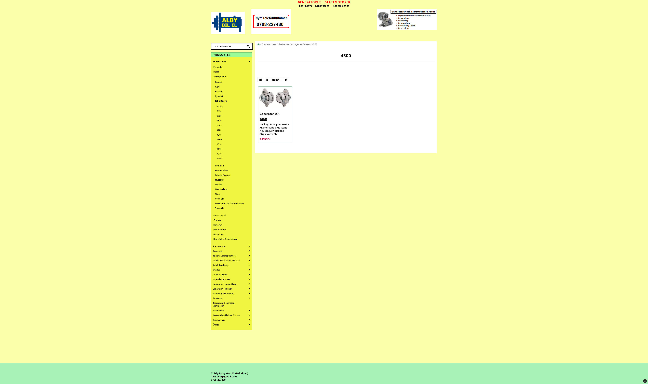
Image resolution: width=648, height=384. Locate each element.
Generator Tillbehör (222, 288)
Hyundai (219, 96)
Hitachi (218, 91)
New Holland (221, 189)
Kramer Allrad (221, 170)
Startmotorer (219, 246)
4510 (219, 144)
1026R (220, 106)
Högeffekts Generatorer (225, 239)
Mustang (219, 179)
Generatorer (219, 61)
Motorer (217, 224)
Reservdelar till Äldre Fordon (226, 315)
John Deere (221, 100)
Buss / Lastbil (219, 215)
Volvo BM (219, 198)
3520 (219, 120)
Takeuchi (219, 208)
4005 (219, 125)
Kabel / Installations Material (226, 260)
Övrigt (216, 324)
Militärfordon (219, 229)
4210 (219, 134)
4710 (219, 153)
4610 (219, 149)
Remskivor (218, 298)
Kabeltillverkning (221, 265)
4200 (219, 130)
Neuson (219, 184)
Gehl (217, 86)
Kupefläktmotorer (221, 279)
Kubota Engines (222, 175)
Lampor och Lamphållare (224, 284)
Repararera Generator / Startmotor (224, 304)
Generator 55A (269, 114)
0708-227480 (218, 379)
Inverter (216, 269)
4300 (219, 139)
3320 (219, 116)
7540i (219, 158)
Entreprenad (220, 76)
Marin (216, 71)
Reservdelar (218, 310)
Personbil (217, 67)
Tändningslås (219, 320)
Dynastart (217, 251)
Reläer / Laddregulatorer (224, 255)
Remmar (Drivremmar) (223, 293)
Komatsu (219, 165)
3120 (219, 111)
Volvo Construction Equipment (229, 203)
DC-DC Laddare (220, 274)
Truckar (217, 220)
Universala (218, 234)
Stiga (217, 194)
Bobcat (218, 82)
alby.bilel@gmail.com (224, 376)
